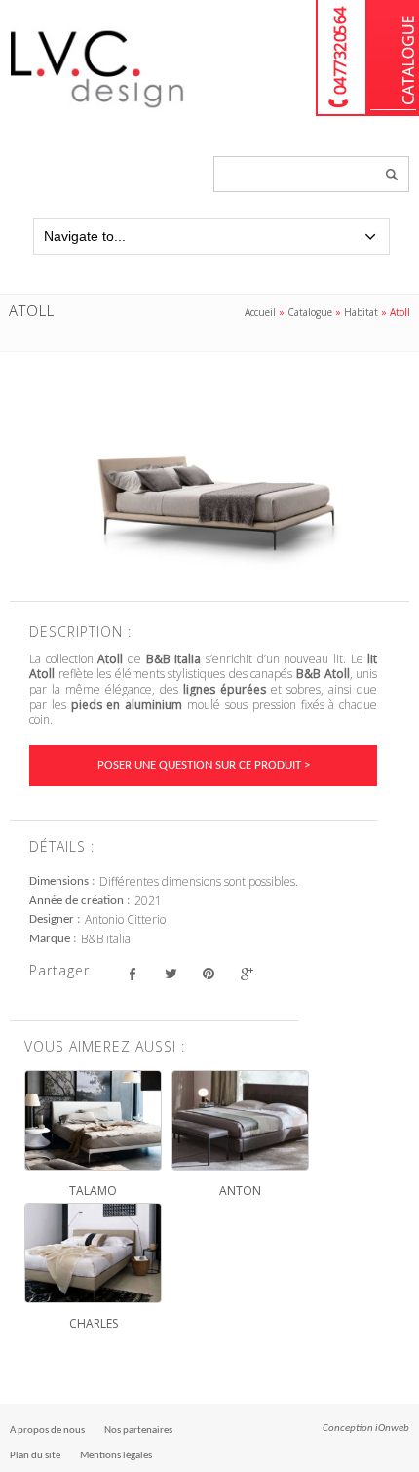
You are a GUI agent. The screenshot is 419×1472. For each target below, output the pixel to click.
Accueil (260, 312)
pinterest (208, 973)
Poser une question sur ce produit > (203, 765)
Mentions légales (116, 1456)
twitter (170, 973)
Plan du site (35, 1456)
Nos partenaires (138, 1430)
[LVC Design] (97, 109)
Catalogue (393, 58)
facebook (132, 973)
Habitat (361, 312)
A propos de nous (47, 1430)
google (246, 973)
